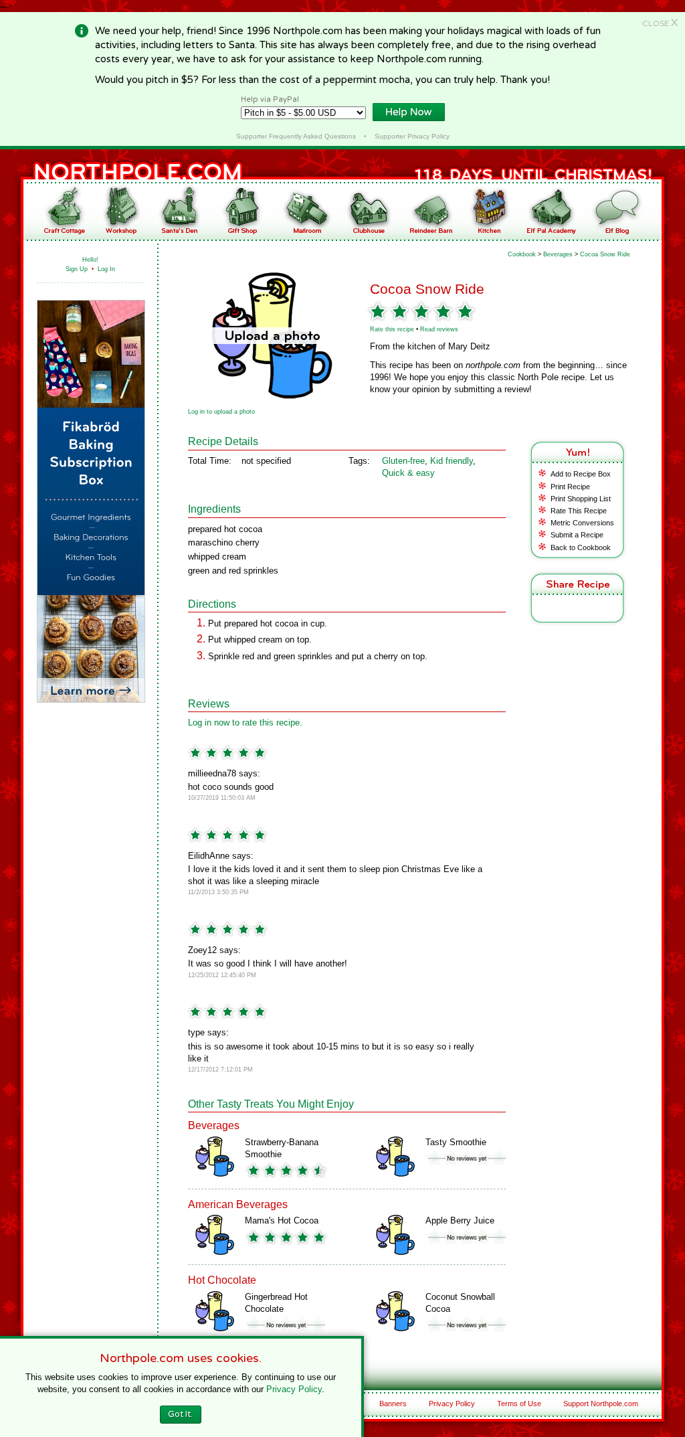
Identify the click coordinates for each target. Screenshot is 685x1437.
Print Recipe (570, 487)
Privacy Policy (452, 1404)
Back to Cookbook (581, 547)
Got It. (180, 1414)
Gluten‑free (403, 461)
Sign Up (77, 269)
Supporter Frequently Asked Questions (296, 136)
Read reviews (439, 329)
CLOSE (660, 23)
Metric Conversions (582, 523)
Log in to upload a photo (221, 411)
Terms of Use (519, 1404)
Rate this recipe (392, 329)
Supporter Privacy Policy (412, 136)
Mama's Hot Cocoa (281, 1220)
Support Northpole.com (600, 1404)
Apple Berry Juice (459, 1220)
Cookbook (522, 254)
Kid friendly (451, 461)
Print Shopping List (581, 499)
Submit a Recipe (577, 535)
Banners (393, 1404)
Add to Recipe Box (581, 474)
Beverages (558, 254)
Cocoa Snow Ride (605, 254)
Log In (106, 269)
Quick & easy (408, 473)
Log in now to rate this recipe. (245, 722)
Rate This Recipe (579, 511)
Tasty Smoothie (455, 1142)
